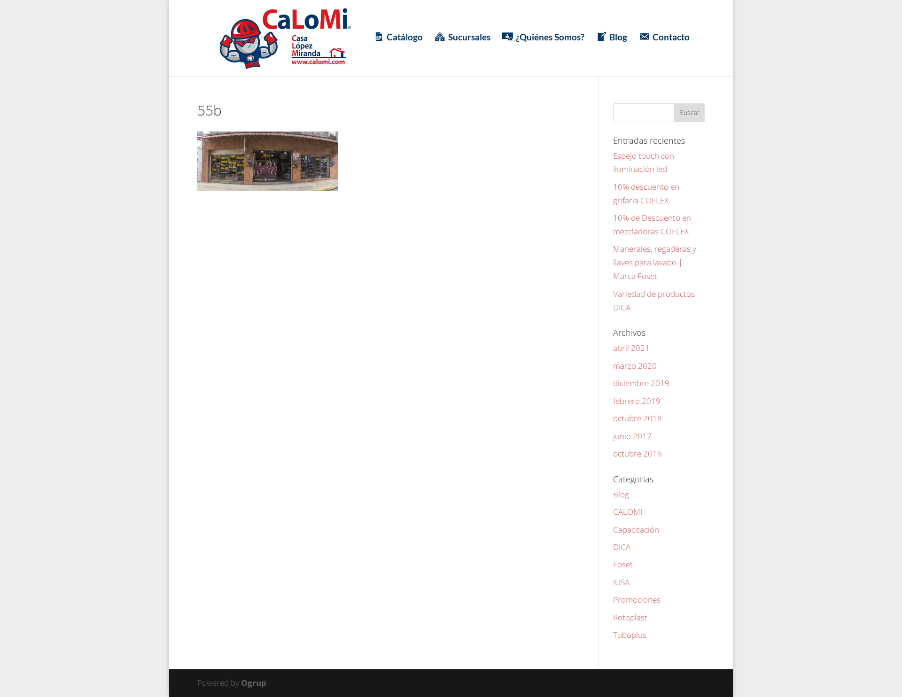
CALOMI (627, 511)
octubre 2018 (637, 418)
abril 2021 (631, 347)
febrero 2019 (637, 400)
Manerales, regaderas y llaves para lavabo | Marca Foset (654, 262)
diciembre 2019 (641, 383)
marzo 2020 (635, 365)
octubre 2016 (637, 453)
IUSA (621, 582)
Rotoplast (630, 617)
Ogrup (253, 682)
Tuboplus (629, 634)
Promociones (637, 599)
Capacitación (636, 529)
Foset (623, 564)
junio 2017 (632, 436)
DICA (621, 547)
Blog (621, 494)
